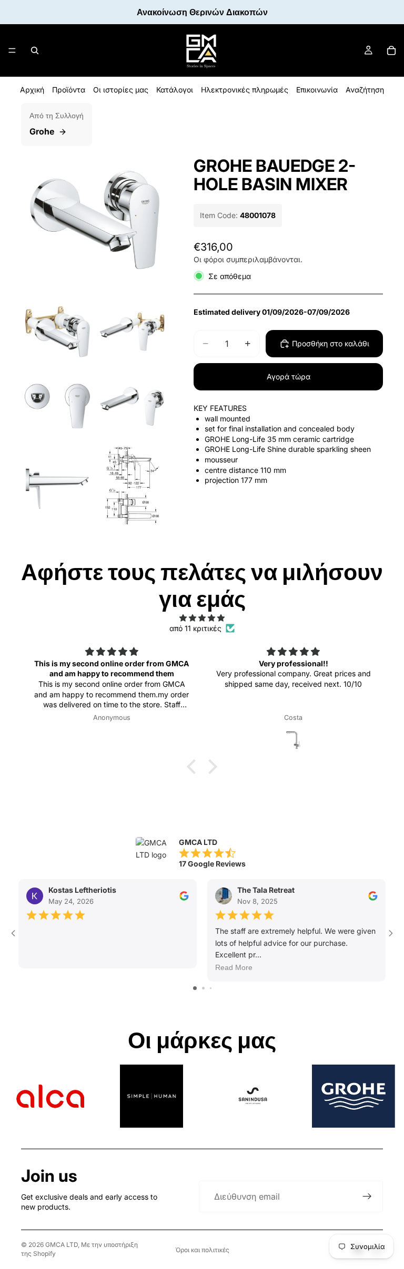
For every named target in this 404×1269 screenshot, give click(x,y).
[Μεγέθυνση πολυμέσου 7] (132, 489)
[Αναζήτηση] (34, 50)
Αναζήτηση (365, 89)
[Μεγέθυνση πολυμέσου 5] (132, 406)
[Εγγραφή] (367, 1196)
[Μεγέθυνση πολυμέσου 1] (94, 219)
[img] (201, 618)
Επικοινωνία (317, 89)
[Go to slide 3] (210, 988)
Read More (233, 968)
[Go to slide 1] (195, 988)
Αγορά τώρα (288, 376)
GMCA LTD (61, 1245)
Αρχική (32, 89)
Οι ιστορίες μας (120, 89)
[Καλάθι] (391, 50)
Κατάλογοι (174, 89)
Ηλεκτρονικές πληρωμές (244, 89)
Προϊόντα (68, 89)
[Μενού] (12, 50)
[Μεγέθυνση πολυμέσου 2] (57, 331)
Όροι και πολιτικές (202, 1250)
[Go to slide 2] (203, 988)
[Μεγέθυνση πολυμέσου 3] (132, 331)
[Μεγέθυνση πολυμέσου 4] (57, 406)
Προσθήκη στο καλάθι (330, 343)
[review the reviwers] (184, 896)
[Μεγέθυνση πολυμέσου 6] (57, 489)
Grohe (41, 131)
